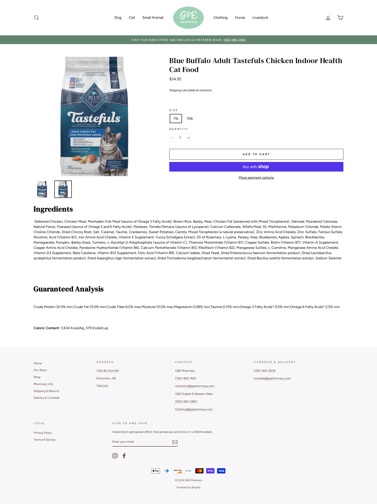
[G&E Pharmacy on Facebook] (124, 455)
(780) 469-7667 (185, 378)
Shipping (175, 90)
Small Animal (152, 17)
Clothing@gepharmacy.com (194, 409)
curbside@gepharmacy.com (272, 378)
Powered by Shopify (188, 487)
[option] (188, 40)
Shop (37, 377)
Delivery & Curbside (46, 397)
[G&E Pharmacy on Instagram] (115, 455)
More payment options (256, 177)
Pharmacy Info (43, 384)
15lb (190, 118)
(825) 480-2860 (186, 401)
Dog (118, 17)
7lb (175, 118)
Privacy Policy (43, 432)
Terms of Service (44, 439)
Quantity (178, 129)
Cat (132, 17)
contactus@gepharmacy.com (194, 386)
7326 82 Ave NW (107, 370)
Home (38, 363)
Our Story (40, 370)
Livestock (260, 17)
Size (173, 110)
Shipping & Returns (46, 391)
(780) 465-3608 (264, 370)
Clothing (221, 17)
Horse (240, 17)
